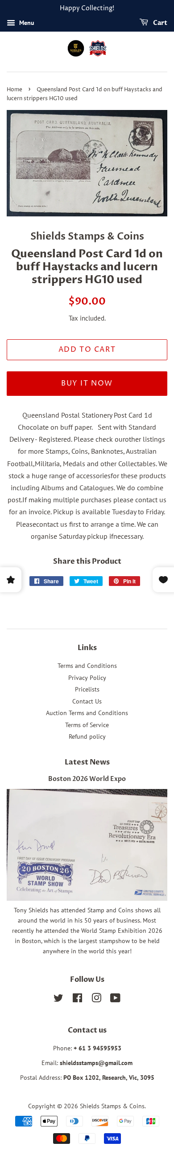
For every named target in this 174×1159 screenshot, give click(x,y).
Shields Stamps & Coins (112, 1106)
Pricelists (87, 689)
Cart (159, 23)
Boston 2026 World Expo (87, 779)
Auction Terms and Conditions (87, 713)
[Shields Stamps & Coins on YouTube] (115, 1000)
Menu (25, 23)
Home (14, 90)
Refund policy (87, 736)
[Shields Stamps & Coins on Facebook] (77, 1000)
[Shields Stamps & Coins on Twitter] (58, 1000)
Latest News (87, 762)
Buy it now (87, 383)
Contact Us (87, 701)
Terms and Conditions (87, 666)
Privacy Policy (87, 678)
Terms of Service (87, 725)
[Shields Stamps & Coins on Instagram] (96, 1000)
